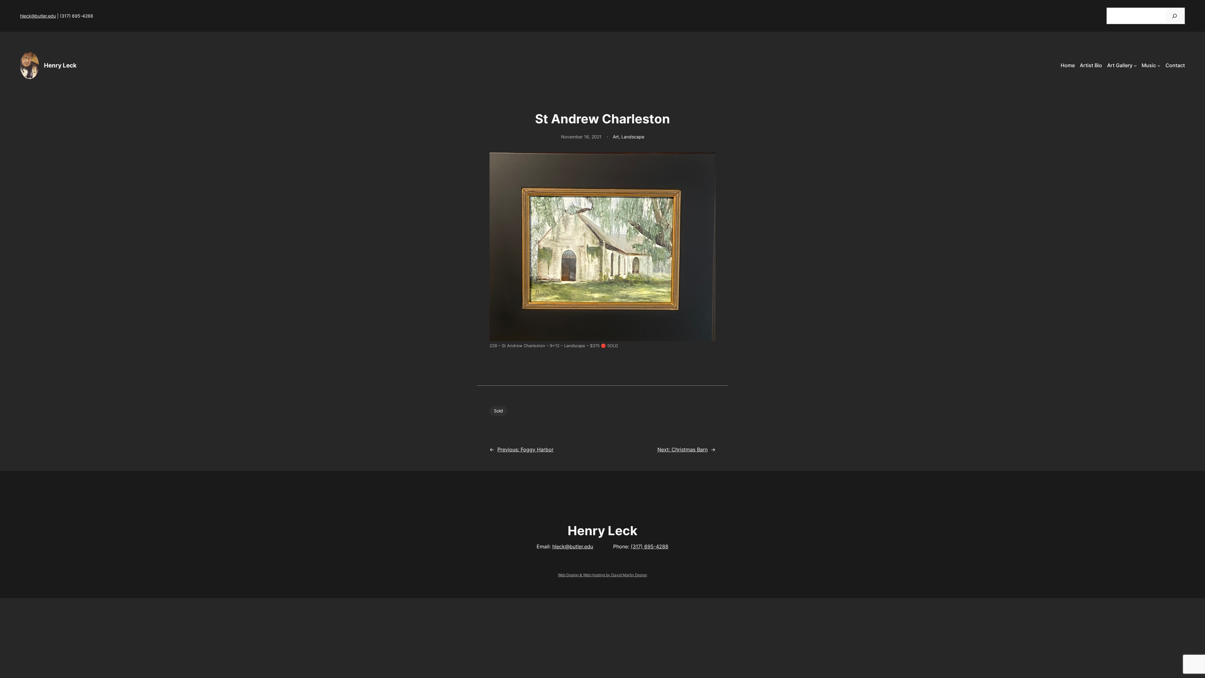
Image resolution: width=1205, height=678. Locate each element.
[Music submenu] (1158, 65)
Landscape (632, 136)
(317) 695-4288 (649, 546)
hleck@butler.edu (38, 16)
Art (616, 136)
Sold (498, 410)
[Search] (1174, 16)
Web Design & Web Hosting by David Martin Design (602, 575)
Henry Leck (60, 65)
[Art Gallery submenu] (1135, 65)
